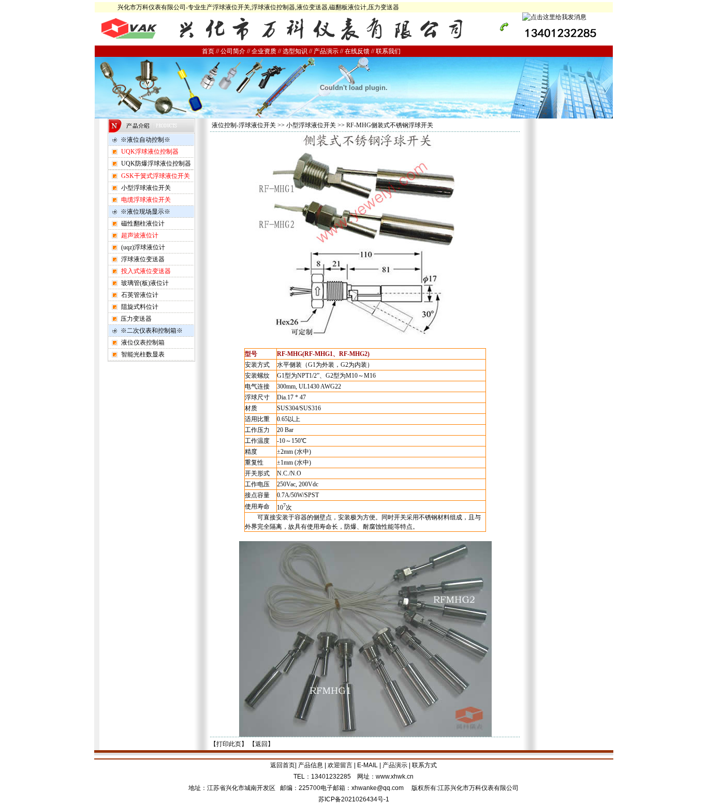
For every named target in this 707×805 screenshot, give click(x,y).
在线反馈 (357, 51)
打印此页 (228, 744)
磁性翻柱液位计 (143, 223)
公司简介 (232, 51)
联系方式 (424, 765)
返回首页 (282, 765)
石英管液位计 (139, 295)
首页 (208, 51)
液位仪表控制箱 (143, 342)
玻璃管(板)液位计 (145, 283)
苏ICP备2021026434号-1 (353, 799)
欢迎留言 (340, 765)
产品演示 (326, 51)
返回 (261, 744)
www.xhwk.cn (395, 776)
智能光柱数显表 (143, 354)
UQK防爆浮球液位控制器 (156, 163)
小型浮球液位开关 (146, 187)
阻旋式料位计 (139, 306)
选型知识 (295, 51)
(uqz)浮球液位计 (143, 247)
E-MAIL (367, 765)
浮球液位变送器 (143, 259)
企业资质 (264, 51)
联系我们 (388, 51)
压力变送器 (136, 318)
